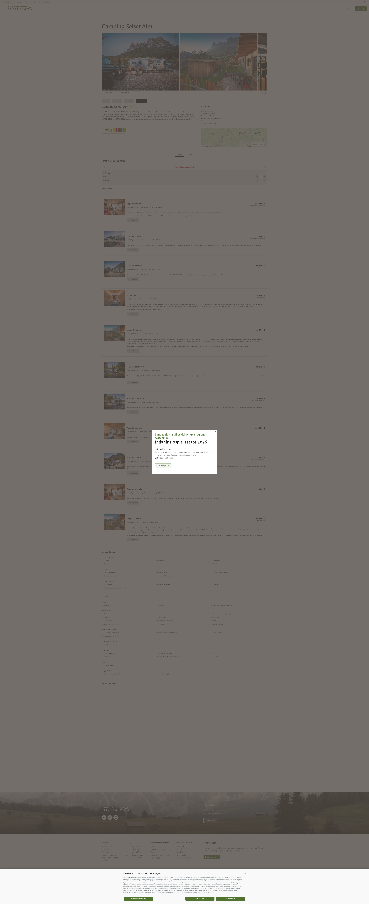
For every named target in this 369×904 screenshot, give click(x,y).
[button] (245, 873)
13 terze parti (133, 877)
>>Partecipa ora (163, 465)
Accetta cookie (231, 898)
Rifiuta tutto (200, 898)
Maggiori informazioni (138, 898)
